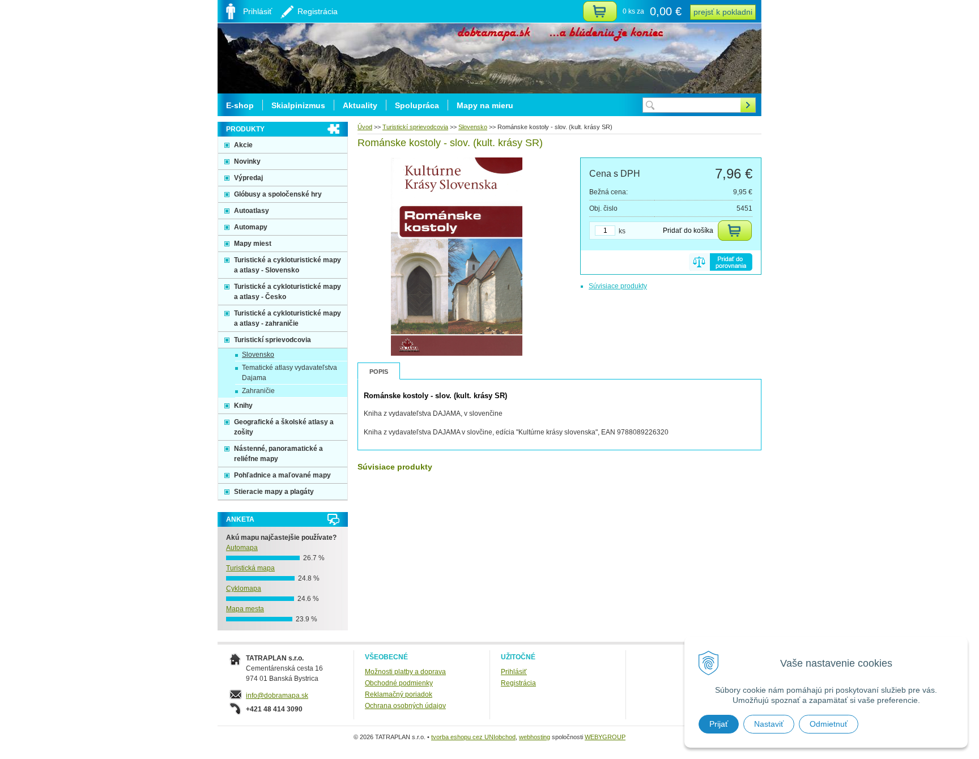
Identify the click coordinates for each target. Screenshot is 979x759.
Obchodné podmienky (399, 683)
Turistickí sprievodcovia (415, 126)
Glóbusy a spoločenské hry (278, 194)
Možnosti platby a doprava (405, 672)
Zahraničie (258, 391)
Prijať (718, 723)
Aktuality (360, 105)
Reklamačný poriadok (398, 694)
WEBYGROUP (605, 737)
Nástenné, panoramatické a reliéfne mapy (278, 454)
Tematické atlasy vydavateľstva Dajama (289, 373)
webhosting (534, 737)
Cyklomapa (243, 588)
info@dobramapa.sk (277, 696)
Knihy (243, 406)
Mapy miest (252, 244)
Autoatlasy (251, 211)
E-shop (240, 105)
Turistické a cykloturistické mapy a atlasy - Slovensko (287, 265)
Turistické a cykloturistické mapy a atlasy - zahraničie (287, 318)
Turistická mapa (250, 568)
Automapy (250, 227)
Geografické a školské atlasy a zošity (284, 427)
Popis (378, 371)
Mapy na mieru (485, 105)
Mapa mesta (245, 609)
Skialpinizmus (298, 105)
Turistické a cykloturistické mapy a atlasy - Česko (287, 292)
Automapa (242, 548)
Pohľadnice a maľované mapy (282, 475)
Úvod (364, 126)
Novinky (247, 161)
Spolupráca (417, 105)
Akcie (243, 145)
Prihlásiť (514, 672)
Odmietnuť (829, 723)
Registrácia (518, 683)
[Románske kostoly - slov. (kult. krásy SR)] (457, 353)
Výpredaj (248, 178)
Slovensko (472, 126)
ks (622, 231)
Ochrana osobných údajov (405, 706)
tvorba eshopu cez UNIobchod (473, 737)
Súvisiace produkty (618, 286)
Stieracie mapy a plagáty (274, 492)
